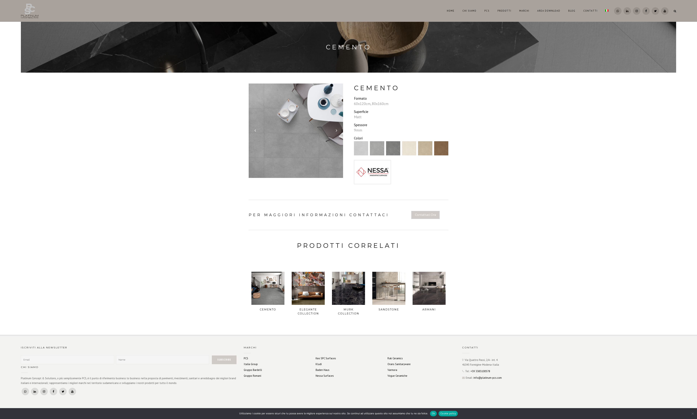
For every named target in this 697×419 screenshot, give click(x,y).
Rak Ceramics (395, 358)
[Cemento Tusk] (425, 148)
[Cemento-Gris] (377, 148)
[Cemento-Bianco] (361, 148)
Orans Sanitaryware (399, 364)
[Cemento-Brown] (441, 148)
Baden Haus (322, 370)
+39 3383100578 (480, 371)
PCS (246, 358)
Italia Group (251, 364)
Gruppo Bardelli (253, 370)
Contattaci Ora (425, 215)
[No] (692, 413)
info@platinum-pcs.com (488, 377)
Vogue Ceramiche (397, 375)
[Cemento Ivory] (409, 148)
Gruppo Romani (252, 375)
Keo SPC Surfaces (326, 358)
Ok (433, 413)
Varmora (392, 370)
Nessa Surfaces (325, 375)
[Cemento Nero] (393, 148)
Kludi (319, 364)
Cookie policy (448, 413)
